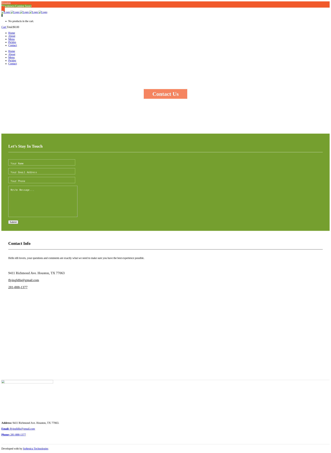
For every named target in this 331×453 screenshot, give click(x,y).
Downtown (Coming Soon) (16, 5)
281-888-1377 (18, 287)
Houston (6, 2)
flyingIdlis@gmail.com (23, 280)
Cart (4, 27)
